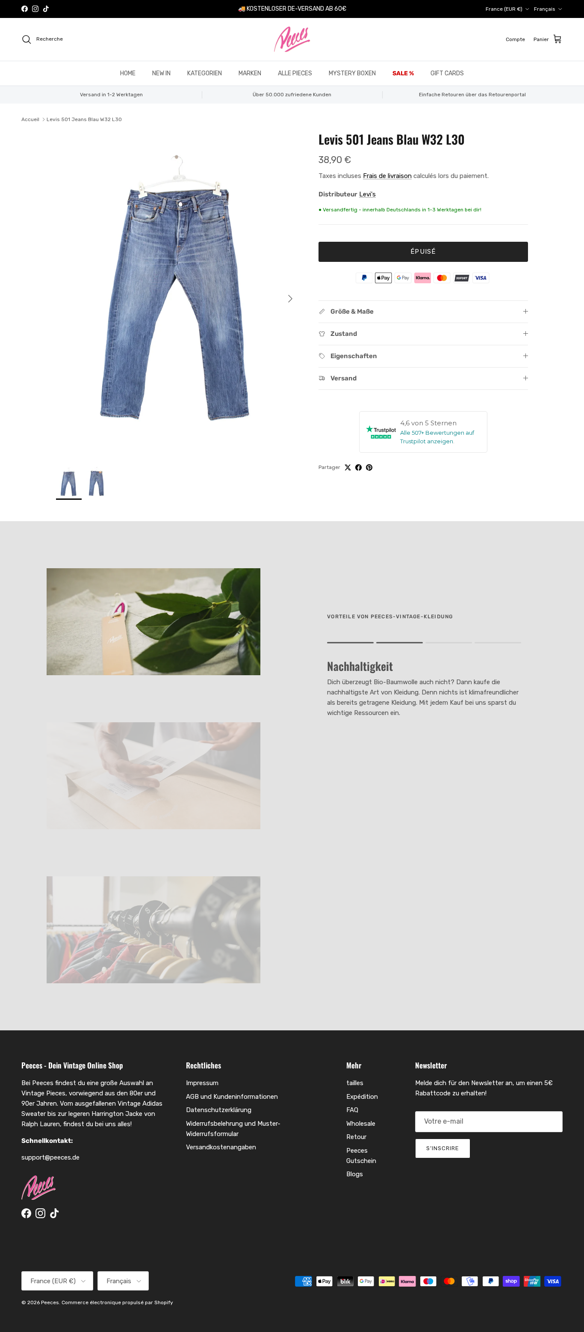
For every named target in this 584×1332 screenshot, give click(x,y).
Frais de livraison (387, 176)
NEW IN (161, 73)
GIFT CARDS (447, 73)
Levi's (367, 194)
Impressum (202, 1083)
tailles (354, 1083)
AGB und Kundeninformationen (232, 1097)
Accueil (30, 119)
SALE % (403, 73)
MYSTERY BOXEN (352, 73)
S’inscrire (442, 1148)
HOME (128, 73)
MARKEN (250, 73)
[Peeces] (292, 39)
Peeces (50, 1302)
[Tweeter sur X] (348, 467)
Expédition (362, 1097)
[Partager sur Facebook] (358, 467)
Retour (356, 1137)
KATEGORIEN (204, 73)
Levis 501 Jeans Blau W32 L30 (84, 119)
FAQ (352, 1110)
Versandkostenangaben (221, 1147)
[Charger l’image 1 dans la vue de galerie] (178, 294)
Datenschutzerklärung (218, 1110)
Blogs (354, 1174)
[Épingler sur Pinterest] (369, 467)
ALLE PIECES (295, 73)
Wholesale (360, 1123)
